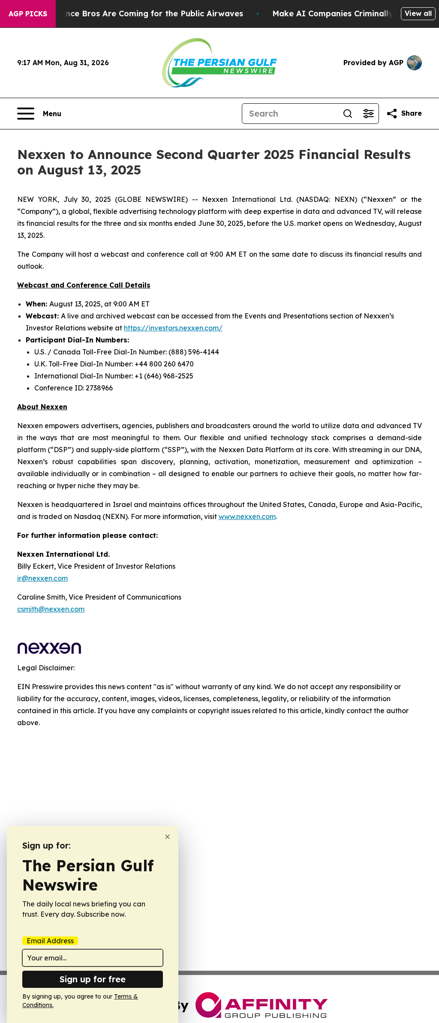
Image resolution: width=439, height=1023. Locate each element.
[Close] (167, 837)
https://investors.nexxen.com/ (173, 328)
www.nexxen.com (247, 516)
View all (418, 13)
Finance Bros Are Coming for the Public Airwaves (146, 13)
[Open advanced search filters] (368, 113)
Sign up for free (93, 979)
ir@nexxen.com (42, 578)
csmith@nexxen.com (50, 609)
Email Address (50, 940)
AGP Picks (28, 13)
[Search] (347, 113)
